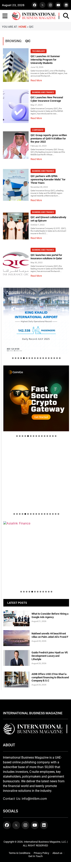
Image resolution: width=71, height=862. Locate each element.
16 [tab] (54, 358)
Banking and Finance (43, 92)
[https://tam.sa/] (36, 321)
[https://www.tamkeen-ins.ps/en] (36, 398)
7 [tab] (29, 358)
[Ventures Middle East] (36, 525)
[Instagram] (50, 5)
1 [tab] (13, 358)
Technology (38, 51)
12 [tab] (43, 358)
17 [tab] (57, 358)
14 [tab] (49, 358)
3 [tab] (18, 358)
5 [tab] (24, 358)
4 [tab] (21, 358)
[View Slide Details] (36, 554)
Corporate (37, 130)
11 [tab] (40, 358)
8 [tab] (32, 358)
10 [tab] (37, 358)
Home (22, 26)
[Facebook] (34, 5)
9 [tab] (35, 358)
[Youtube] (58, 5)
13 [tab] (46, 358)
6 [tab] (26, 358)
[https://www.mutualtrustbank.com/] (36, 476)
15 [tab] (51, 358)
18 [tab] (60, 358)
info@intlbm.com (34, 798)
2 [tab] (15, 358)
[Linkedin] (66, 5)
